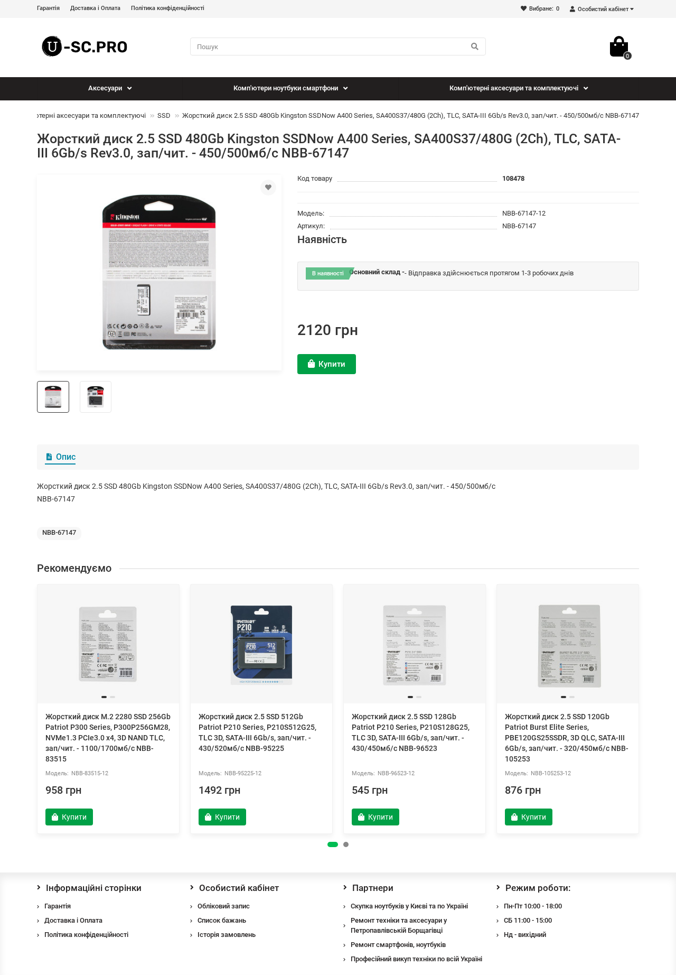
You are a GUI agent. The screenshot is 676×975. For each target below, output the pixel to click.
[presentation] (38, 709)
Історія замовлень (227, 935)
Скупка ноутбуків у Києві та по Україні (409, 906)
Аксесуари (105, 88)
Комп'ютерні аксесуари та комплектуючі (513, 88)
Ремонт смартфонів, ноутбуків (398, 945)
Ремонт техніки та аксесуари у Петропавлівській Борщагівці (399, 925)
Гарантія (48, 8)
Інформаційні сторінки (94, 888)
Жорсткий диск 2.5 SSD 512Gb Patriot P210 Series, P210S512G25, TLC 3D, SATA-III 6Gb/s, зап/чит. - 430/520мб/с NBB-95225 (257, 732)
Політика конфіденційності (167, 8)
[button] (332, 844)
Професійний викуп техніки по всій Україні (416, 959)
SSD (164, 115)
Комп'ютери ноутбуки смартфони (285, 88)
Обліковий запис (224, 906)
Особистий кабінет (239, 888)
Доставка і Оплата (95, 8)
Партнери (372, 888)
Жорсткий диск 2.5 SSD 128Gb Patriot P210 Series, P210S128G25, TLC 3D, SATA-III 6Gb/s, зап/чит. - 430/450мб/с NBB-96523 (411, 732)
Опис (66, 457)
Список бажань (222, 920)
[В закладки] (268, 188)
